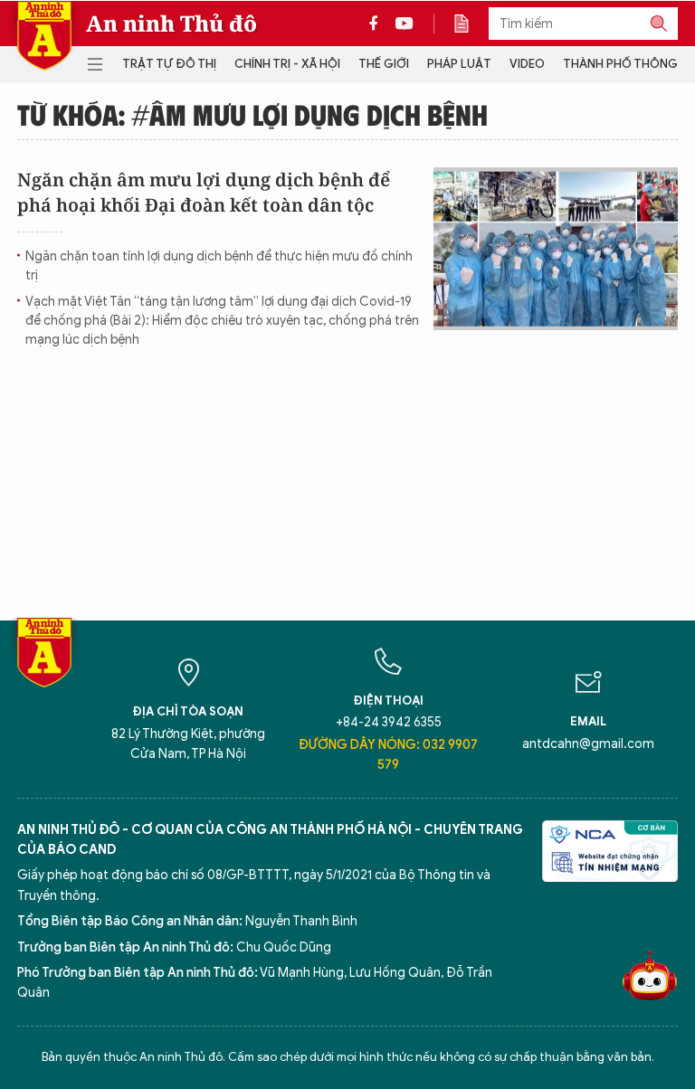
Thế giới (383, 63)
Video (527, 63)
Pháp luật (459, 63)
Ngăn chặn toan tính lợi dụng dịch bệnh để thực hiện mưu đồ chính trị (219, 266)
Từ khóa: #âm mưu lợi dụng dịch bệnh (252, 113)
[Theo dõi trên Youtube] (404, 23)
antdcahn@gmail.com (588, 744)
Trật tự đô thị (169, 63)
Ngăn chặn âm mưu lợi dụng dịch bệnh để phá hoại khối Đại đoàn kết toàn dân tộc (203, 192)
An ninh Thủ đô (171, 23)
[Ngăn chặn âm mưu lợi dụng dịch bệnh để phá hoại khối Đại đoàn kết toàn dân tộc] (555, 248)
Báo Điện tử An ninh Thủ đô (44, 36)
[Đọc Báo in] (470, 23)
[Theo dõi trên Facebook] (378, 23)
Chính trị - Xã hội (287, 63)
